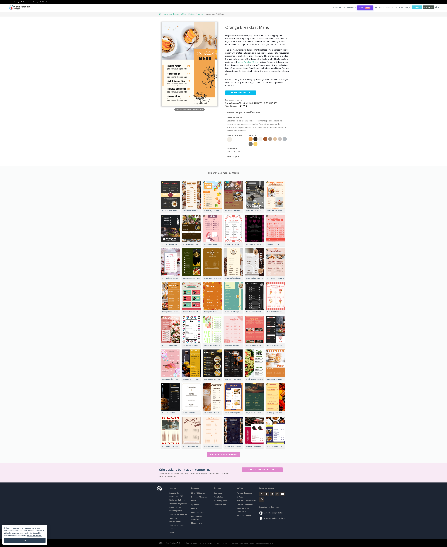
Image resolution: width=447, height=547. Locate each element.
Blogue (194, 508)
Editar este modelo (240, 93)
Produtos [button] (336, 7)
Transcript (232, 156)
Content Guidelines (245, 504)
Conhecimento (197, 512)
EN (241, 106)
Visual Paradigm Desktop (37, 2)
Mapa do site (196, 523)
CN (247, 106)
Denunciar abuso (244, 515)
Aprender (195, 504)
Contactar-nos (220, 504)
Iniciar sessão (428, 7)
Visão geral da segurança (265, 543)
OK (25, 540)
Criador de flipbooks (177, 500)
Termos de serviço (244, 493)
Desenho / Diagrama (199, 497)
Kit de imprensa (220, 501)
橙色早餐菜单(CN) (270, 103)
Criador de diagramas (178, 504)
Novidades (218, 497)
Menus (200, 14)
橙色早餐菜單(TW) (255, 103)
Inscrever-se (417, 7)
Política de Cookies (34, 536)
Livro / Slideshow (198, 493)
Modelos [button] (398, 7)
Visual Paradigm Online (248, 62)
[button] (349, 7)
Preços (407, 7)
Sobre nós (218, 493)
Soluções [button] (389, 7)
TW (244, 106)
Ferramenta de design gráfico (174, 14)
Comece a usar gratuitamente (262, 470)
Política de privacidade (246, 501)
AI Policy (240, 497)
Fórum (193, 501)
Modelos (191, 14)
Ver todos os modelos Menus (223, 454)
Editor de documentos (178, 514)
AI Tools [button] (364, 8)
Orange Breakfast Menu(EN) (236, 103)
